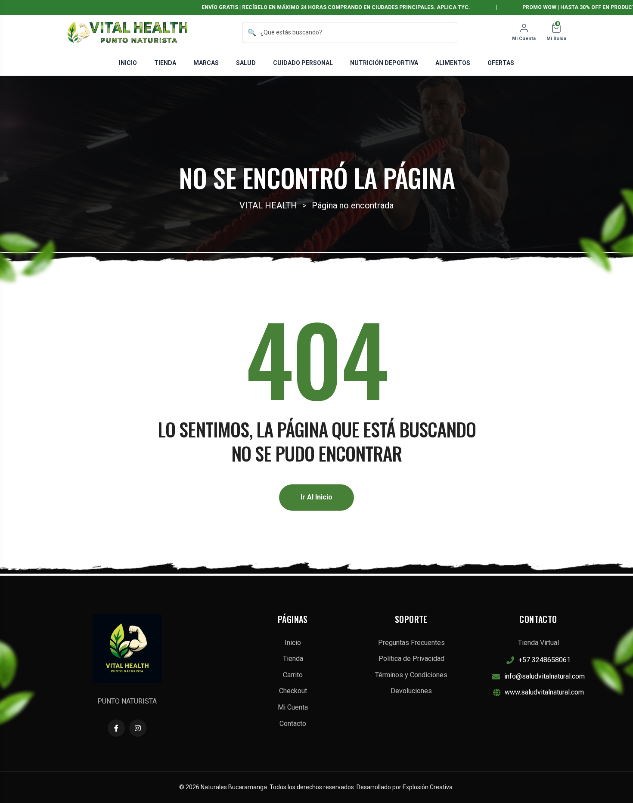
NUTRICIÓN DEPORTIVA (384, 62)
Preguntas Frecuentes (411, 643)
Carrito (293, 675)
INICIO (128, 62)
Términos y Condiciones (411, 675)
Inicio (293, 643)
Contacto (292, 723)
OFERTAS (500, 62)
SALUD (246, 62)
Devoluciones (411, 691)
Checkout (293, 691)
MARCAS (206, 62)
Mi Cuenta (293, 707)
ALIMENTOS (452, 62)
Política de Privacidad (411, 658)
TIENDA (165, 62)
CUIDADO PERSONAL (303, 62)
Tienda (293, 658)
